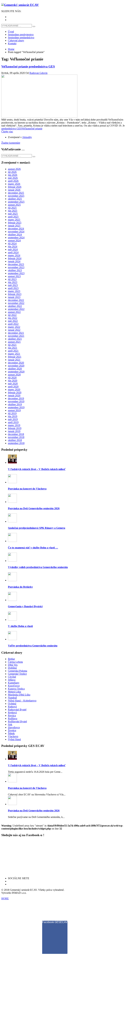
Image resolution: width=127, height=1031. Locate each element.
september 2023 (16, 273)
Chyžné (12, 676)
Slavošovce (14, 727)
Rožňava (12, 718)
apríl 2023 (13, 288)
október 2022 (15, 306)
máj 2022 (13, 321)
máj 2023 (13, 285)
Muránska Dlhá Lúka (19, 694)
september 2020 (16, 371)
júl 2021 (12, 344)
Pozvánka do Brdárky (20, 586)
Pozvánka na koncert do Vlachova (27, 488)
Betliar (11, 658)
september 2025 (16, 201)
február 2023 (14, 294)
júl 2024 (12, 243)
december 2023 (16, 264)
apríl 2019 (13, 422)
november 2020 (16, 365)
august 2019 (14, 410)
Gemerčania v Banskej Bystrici (25, 606)
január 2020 (14, 395)
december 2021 (16, 332)
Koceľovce (14, 685)
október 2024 (15, 234)
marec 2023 (14, 291)
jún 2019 (12, 416)
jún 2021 (12, 347)
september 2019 (16, 407)
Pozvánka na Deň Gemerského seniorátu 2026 (34, 508)
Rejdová (12, 712)
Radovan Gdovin (38, 73)
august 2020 (14, 374)
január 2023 (14, 297)
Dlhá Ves (13, 664)
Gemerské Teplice (17, 673)
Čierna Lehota (15, 661)
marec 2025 (14, 219)
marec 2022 (14, 327)
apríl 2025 (13, 216)
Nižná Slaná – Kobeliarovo (22, 700)
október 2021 (15, 338)
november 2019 (16, 401)
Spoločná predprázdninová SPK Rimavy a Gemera (36, 528)
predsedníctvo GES (11, 128)
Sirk (10, 724)
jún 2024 (12, 246)
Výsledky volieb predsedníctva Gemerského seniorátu (38, 567)
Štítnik (11, 733)
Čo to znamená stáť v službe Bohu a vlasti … (33, 547)
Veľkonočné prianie (32, 128)
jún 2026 (12, 175)
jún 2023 (12, 282)
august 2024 (14, 240)
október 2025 (15, 198)
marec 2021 (14, 353)
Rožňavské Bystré (17, 721)
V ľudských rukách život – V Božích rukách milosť (36, 469)
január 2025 (14, 225)
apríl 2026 (13, 180)
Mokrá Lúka (14, 691)
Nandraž (12, 697)
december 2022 (16, 300)
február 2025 (14, 222)
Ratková (12, 706)
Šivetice (12, 730)
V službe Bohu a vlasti (20, 626)
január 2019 (14, 431)
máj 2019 (13, 419)
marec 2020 (14, 389)
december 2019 (16, 398)
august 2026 (14, 169)
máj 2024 (13, 249)
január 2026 (14, 189)
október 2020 (15, 368)
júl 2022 (12, 315)
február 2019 (14, 428)
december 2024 (16, 228)
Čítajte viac (7, 131)
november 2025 (16, 195)
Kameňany (13, 682)
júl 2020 (12, 377)
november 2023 (16, 267)
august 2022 (14, 312)
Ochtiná (12, 703)
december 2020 (16, 362)
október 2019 (15, 404)
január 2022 (14, 329)
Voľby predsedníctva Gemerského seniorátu (32, 645)
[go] (34, 26)
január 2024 (14, 261)
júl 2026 (12, 172)
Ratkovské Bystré (17, 709)
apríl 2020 (13, 386)
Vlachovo (13, 736)
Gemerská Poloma (17, 670)
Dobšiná (12, 667)
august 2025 (14, 204)
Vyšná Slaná (14, 739)
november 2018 (16, 437)
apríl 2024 (13, 252)
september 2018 (16, 443)
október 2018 (15, 440)
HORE (5, 898)
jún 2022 (12, 318)
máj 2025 (13, 213)
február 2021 (14, 356)
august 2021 (14, 341)
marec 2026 (14, 183)
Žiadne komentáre (10, 142)
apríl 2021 (13, 350)
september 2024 (16, 237)
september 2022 (16, 309)
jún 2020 (12, 380)
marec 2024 (14, 255)
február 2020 (14, 392)
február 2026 (14, 186)
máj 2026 (13, 177)
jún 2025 (12, 210)
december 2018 (16, 434)
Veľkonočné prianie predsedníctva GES (28, 66)
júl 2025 (12, 207)
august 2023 (14, 276)
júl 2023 (12, 279)
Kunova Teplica (16, 688)
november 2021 (16, 335)
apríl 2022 (13, 324)
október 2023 (15, 270)
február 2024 (14, 258)
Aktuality (27, 137)
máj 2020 (13, 383)
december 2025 (16, 192)
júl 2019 (12, 413)
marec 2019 (14, 425)
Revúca (12, 715)
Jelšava (11, 679)
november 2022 (16, 303)
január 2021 (14, 359)
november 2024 (16, 231)
